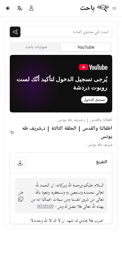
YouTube (86, 47)
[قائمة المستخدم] (31, 8)
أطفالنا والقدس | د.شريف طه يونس (84, 120)
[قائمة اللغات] (19, 8)
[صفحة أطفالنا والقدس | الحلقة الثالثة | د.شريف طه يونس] (12, 132)
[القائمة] (114, 8)
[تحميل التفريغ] (20, 163)
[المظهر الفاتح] (7, 8)
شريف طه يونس (99, 145)
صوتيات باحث (36, 47)
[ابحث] (15, 32)
